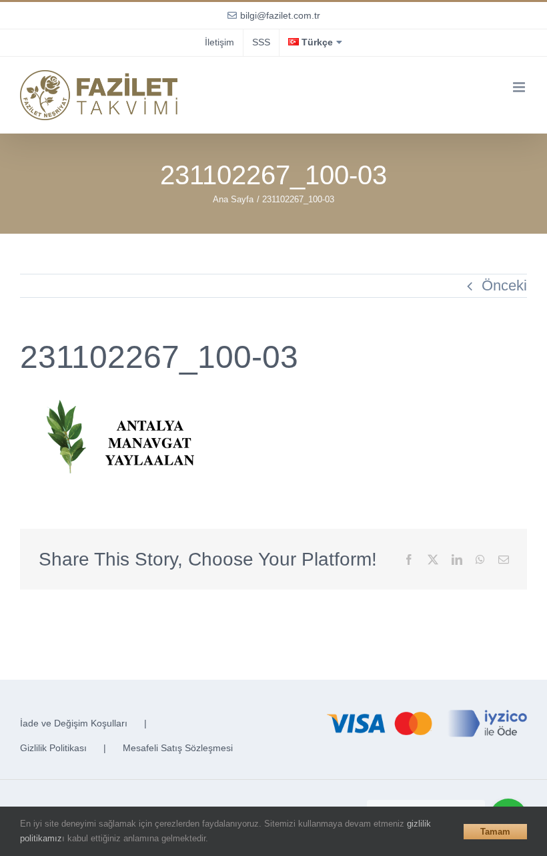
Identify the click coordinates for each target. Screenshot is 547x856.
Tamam (495, 832)
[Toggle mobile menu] (520, 87)
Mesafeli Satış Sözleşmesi (178, 747)
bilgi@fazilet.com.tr (280, 15)
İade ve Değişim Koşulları (73, 723)
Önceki (504, 285)
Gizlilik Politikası (53, 747)
